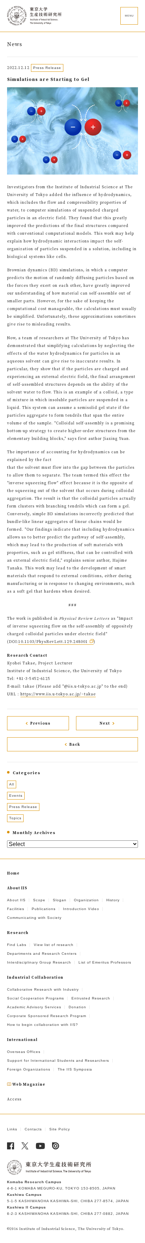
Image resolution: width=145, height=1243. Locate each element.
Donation (77, 1007)
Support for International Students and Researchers (58, 1060)
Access (14, 1099)
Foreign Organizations (28, 1069)
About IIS (16, 900)
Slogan (60, 900)
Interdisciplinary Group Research (39, 962)
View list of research (54, 945)
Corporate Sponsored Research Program (46, 1016)
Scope (39, 900)
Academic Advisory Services (34, 1007)
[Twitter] (25, 1146)
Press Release (23, 807)
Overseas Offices (23, 1052)
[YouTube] (40, 1146)
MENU (129, 15)
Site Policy (59, 1129)
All (11, 784)
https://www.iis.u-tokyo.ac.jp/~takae (58, 694)
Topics (15, 818)
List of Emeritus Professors (104, 962)
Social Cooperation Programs (35, 998)
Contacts (33, 1129)
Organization (86, 900)
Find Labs (16, 945)
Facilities (15, 909)
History (113, 900)
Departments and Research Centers (42, 953)
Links (12, 1129)
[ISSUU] (56, 1146)
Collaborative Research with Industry (43, 989)
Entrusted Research (90, 998)
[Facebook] (11, 1146)
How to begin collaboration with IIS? (42, 1025)
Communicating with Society (34, 918)
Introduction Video (81, 909)
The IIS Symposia (75, 1069)
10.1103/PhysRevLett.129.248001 (53, 641)
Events (16, 795)
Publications (44, 909)
